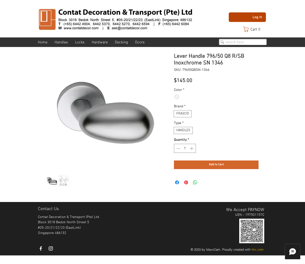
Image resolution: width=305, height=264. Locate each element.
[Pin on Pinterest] (186, 182)
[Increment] (192, 148)
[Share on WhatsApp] (195, 182)
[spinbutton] (185, 148)
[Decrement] (178, 148)
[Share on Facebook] (177, 182)
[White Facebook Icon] (41, 248)
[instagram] (51, 248)
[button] (254, 29)
